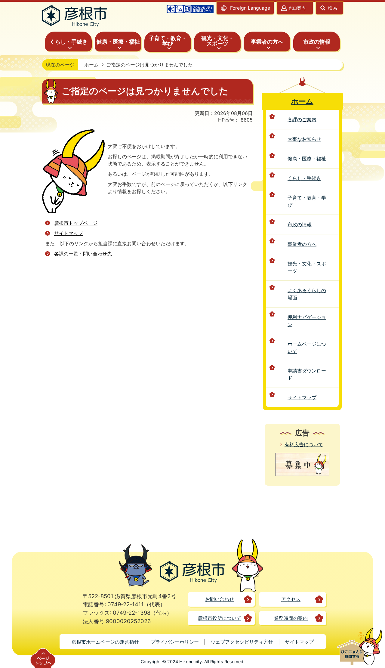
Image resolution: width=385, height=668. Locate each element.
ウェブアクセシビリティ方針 (242, 642)
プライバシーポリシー (175, 642)
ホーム (91, 65)
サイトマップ (68, 233)
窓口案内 (297, 8)
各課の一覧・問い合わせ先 (83, 254)
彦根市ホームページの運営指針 (105, 642)
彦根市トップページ (75, 223)
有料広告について (304, 444)
